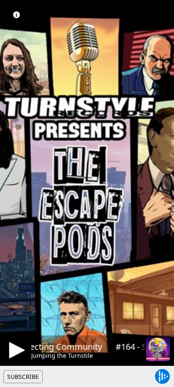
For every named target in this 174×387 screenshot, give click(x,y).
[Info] (16, 15)
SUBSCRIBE (23, 377)
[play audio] (15, 350)
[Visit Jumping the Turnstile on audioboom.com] (158, 349)
